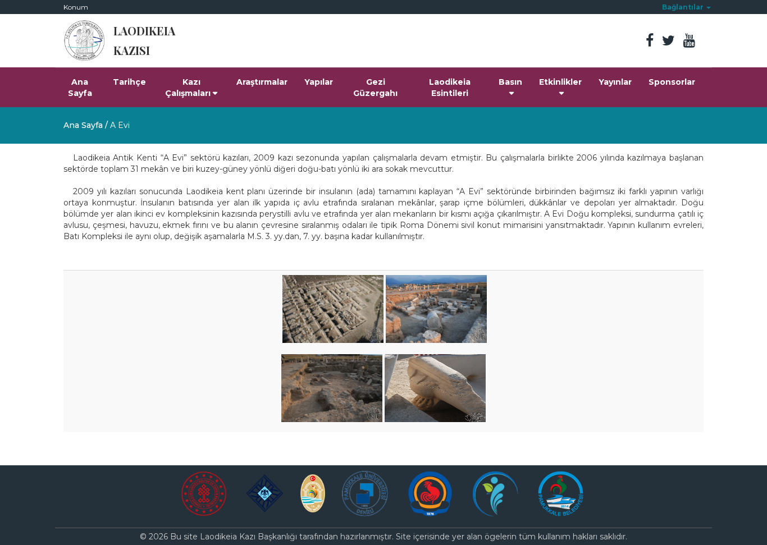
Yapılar (318, 82)
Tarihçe (129, 82)
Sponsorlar (672, 82)
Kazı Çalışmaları (188, 87)
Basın (510, 82)
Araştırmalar (261, 82)
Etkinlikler (560, 82)
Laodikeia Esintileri (450, 87)
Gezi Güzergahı (375, 87)
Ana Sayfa (80, 87)
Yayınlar (615, 82)
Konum (75, 7)
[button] (686, 7)
